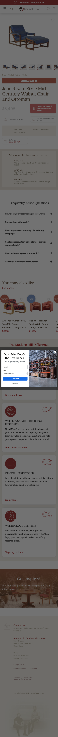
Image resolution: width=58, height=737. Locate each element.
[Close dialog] (54, 352)
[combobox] (14, 373)
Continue (15, 379)
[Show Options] (26, 373)
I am (4, 370)
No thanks (15, 383)
